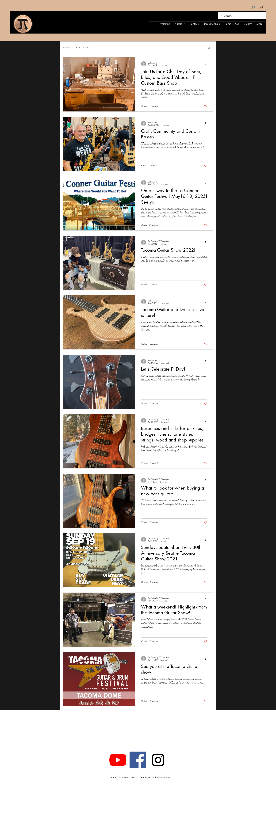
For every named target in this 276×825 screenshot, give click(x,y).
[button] (209, 48)
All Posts (66, 47)
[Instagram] (158, 760)
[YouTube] (117, 760)
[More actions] (207, 64)
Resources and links (84, 47)
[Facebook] (138, 760)
